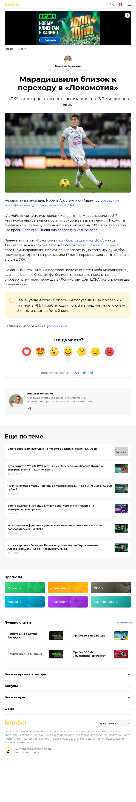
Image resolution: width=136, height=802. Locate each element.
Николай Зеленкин (68, 66)
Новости (22, 49)
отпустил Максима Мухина (94, 245)
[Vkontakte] (77, 372)
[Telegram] (91, 372)
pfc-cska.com (57, 326)
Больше (122, 622)
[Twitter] (84, 372)
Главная (9, 49)
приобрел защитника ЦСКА (81, 240)
